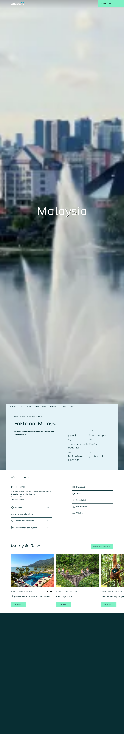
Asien (24, 416)
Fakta (37, 406)
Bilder (29, 406)
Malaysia (13, 406)
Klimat (64, 406)
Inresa (44, 406)
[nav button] (114, 570)
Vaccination (54, 406)
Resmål (16, 416)
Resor (22, 406)
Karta (71, 406)
